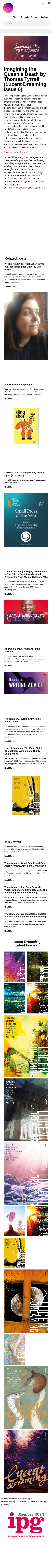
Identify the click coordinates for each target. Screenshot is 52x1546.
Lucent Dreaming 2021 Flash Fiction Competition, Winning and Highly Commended (23, 751)
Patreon (41, 181)
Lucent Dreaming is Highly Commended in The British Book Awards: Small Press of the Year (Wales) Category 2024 (26, 574)
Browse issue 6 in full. (16, 152)
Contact (44, 17)
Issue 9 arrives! (12, 842)
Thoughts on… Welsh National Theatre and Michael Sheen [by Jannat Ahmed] (25, 915)
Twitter (11, 187)
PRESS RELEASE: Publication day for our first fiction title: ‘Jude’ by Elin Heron (24, 267)
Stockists (25, 17)
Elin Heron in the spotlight (18, 384)
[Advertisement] (26, 220)
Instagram (38, 187)
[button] (26, 31)
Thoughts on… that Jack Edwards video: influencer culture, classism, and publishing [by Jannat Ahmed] (25, 890)
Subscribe (22, 178)
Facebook (21, 187)
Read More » (9, 286)
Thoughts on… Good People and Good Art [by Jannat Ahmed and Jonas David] (25, 864)
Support (34, 17)
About (15, 17)
